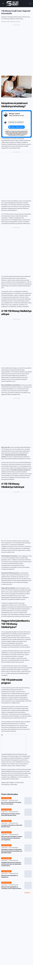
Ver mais (27, 892)
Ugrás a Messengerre (17, 127)
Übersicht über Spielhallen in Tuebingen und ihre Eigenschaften (11, 887)
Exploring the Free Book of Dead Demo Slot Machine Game (10, 814)
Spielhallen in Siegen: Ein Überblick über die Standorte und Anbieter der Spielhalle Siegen (11, 851)
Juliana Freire (4, 800)
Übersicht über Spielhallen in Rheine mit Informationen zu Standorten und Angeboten (11, 838)
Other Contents (6, 798)
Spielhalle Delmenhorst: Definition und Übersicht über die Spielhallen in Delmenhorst (11, 864)
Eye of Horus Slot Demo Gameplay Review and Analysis (11, 803)
